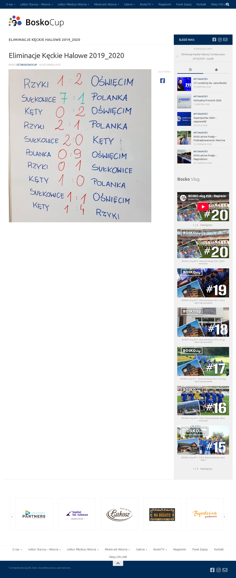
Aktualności (200, 79)
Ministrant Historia (105, 4)
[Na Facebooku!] (214, 39)
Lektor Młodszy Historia (72, 4)
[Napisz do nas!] (225, 39)
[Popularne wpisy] (216, 70)
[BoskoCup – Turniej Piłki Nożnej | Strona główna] (36, 22)
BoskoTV (145, 4)
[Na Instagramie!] (220, 39)
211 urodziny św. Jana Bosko (210, 82)
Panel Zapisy (184, 4)
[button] (206, 225)
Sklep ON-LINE (220, 4)
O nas (9, 4)
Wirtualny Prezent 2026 (207, 100)
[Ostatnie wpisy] (190, 70)
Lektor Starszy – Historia (35, 4)
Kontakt (201, 4)
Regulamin (164, 4)
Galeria (128, 4)
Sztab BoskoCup (26, 64)
